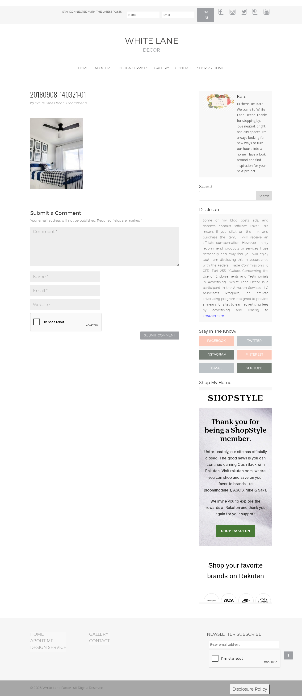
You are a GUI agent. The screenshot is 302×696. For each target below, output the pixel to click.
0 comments (76, 103)
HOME (37, 634)
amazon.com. (214, 316)
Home (83, 68)
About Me (104, 68)
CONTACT (99, 640)
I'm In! (205, 15)
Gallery (161, 68)
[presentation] (245, 659)
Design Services (133, 68)
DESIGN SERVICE (48, 647)
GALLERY (98, 634)
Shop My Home (210, 68)
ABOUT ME (42, 640)
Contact (183, 68)
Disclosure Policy (249, 689)
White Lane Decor (49, 103)
